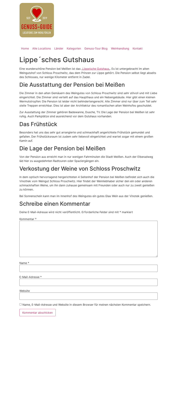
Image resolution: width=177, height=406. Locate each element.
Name (24, 263)
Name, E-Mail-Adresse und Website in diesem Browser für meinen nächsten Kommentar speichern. (86, 304)
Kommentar (27, 219)
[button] (59, 48)
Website (24, 290)
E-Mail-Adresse (30, 277)
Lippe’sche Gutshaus (95, 68)
